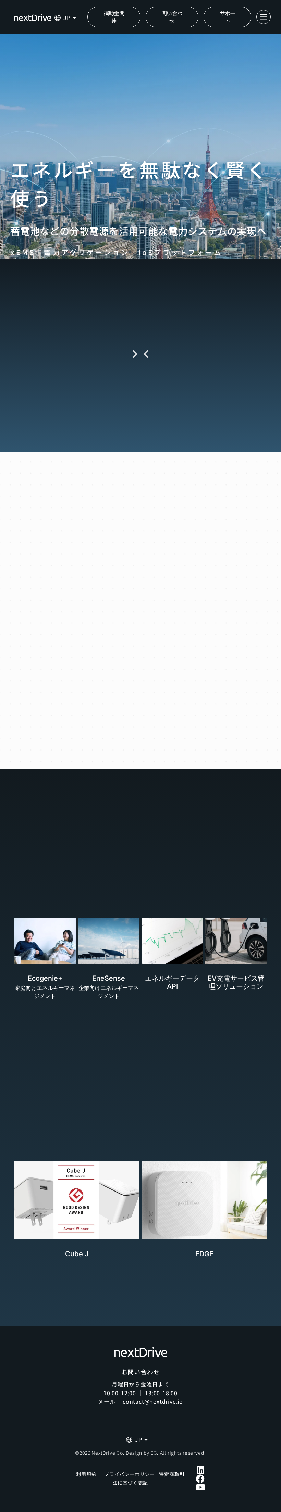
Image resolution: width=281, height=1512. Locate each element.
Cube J (76, 1254)
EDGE (204, 1254)
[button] (145, 354)
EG (153, 1452)
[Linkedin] (200, 1470)
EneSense (108, 978)
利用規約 (86, 1474)
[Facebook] (200, 1478)
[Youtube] (200, 1487)
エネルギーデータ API (172, 982)
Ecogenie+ (45, 978)
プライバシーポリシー (129, 1474)
